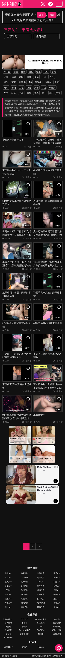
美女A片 (24, 607)
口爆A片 (56, 581)
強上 (44, 92)
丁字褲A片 (24, 577)
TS (30, 82)
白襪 (21, 87)
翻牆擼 (41, 633)
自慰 (16, 71)
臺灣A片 (8, 573)
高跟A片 (40, 607)
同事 (29, 76)
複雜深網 (57, 633)
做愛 (23, 71)
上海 (44, 76)
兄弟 (6, 92)
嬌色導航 (57, 622)
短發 (29, 87)
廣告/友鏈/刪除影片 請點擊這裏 (47, 655)
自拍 (31, 71)
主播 (58, 92)
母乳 (6, 87)
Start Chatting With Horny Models (46, 488)
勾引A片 (40, 594)
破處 (38, 71)
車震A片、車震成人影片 (24, 29)
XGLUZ (24, 619)
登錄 (52, 14)
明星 (6, 76)
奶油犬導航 (57, 630)
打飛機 (22, 82)
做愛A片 (24, 573)
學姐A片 (8, 607)
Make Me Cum (44, 467)
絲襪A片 (8, 598)
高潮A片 (24, 585)
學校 (14, 87)
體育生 (48, 82)
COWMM (40, 630)
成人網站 (8, 630)
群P (51, 92)
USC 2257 (8, 646)
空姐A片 (40, 573)
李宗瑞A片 (40, 602)
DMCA (24, 646)
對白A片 (40, 577)
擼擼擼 (24, 622)
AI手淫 (7, 71)
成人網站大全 (8, 619)
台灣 (53, 71)
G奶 (44, 87)
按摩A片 (24, 581)
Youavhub (8, 637)
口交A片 (8, 585)
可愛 (14, 82)
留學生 (38, 82)
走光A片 (56, 607)
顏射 (14, 76)
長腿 (36, 76)
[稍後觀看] (59, 648)
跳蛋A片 (56, 573)
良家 (56, 82)
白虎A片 (24, 594)
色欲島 (57, 619)
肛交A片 (56, 585)
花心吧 (8, 633)
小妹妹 (52, 87)
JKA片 (40, 581)
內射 (46, 71)
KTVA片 (8, 590)
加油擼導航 (24, 633)
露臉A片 (56, 598)
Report (41, 646)
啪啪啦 (5, 655)
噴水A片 (24, 602)
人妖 (51, 76)
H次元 (8, 626)
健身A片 (40, 590)
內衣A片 (40, 598)
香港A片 (8, 602)
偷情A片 (24, 590)
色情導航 (40, 622)
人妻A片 (56, 590)
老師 (21, 76)
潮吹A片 (24, 598)
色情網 (24, 626)
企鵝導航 (57, 626)
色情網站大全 (40, 619)
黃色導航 (8, 622)
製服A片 (56, 577)
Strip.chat (41, 470)
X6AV (40, 626)
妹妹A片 (8, 594)
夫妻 (36, 92)
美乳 (6, 82)
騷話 (14, 92)
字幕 (21, 92)
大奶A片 (8, 577)
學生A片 (40, 585)
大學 (36, 87)
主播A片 (56, 602)
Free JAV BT (24, 630)
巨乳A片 (8, 581)
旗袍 (29, 92)
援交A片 (56, 594)
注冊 (41, 14)
